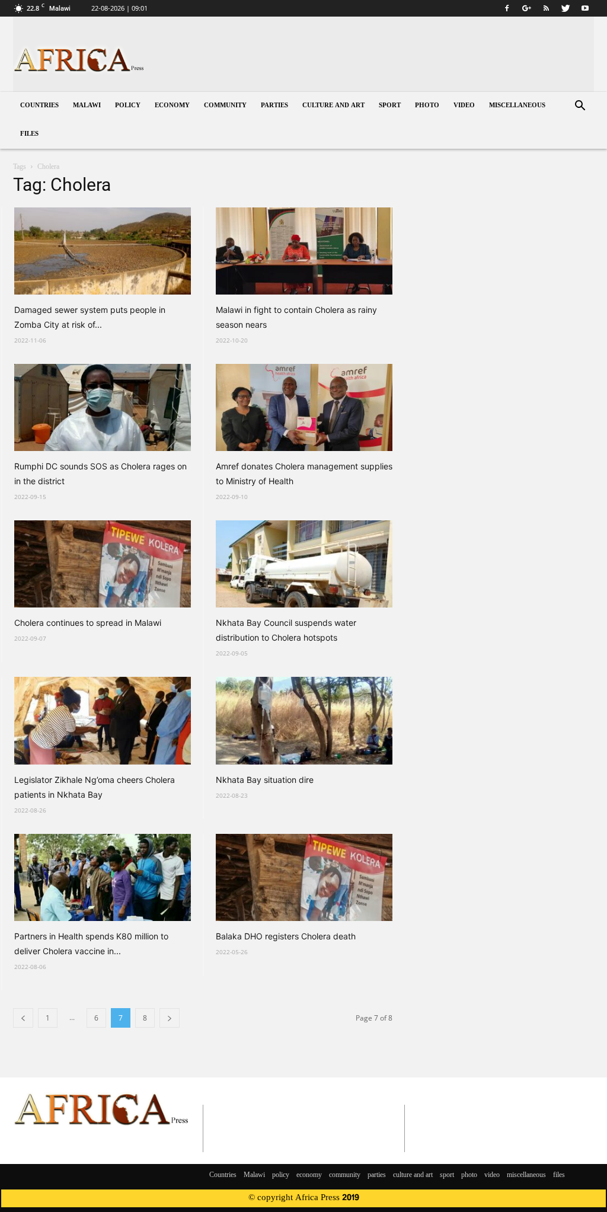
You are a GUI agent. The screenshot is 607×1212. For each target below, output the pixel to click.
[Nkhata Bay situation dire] (304, 720)
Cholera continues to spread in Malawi (87, 623)
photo (427, 105)
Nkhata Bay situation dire (265, 780)
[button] (580, 107)
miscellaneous (517, 105)
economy (172, 105)
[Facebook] (507, 8)
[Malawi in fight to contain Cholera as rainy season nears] (304, 251)
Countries (39, 105)
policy (127, 105)
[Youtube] (585, 8)
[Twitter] (565, 8)
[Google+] (526, 8)
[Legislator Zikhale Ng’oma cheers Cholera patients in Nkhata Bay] (102, 720)
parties (274, 105)
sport (390, 105)
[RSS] (546, 8)
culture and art (333, 105)
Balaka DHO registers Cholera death (286, 936)
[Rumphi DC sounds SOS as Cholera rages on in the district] (102, 407)
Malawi (87, 105)
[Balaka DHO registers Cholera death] (304, 877)
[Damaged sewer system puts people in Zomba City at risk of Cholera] (102, 251)
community (225, 105)
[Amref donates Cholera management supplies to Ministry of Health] (304, 407)
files (29, 134)
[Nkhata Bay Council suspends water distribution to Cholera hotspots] (304, 563)
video (464, 105)
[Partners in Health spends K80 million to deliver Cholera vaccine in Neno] (102, 877)
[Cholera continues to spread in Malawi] (102, 563)
